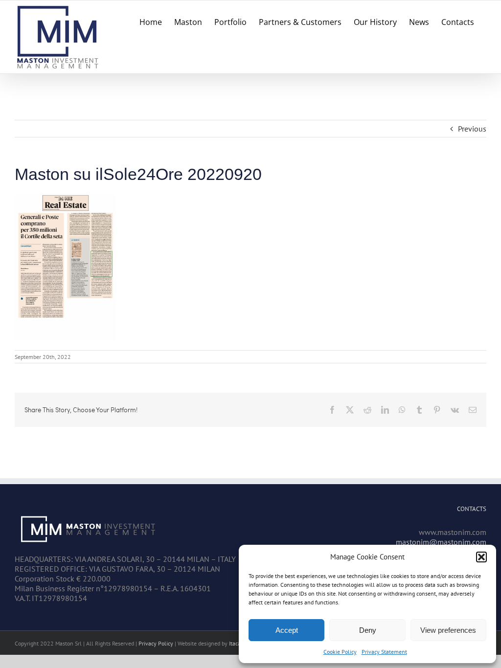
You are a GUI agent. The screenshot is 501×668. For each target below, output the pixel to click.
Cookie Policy (340, 651)
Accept (286, 630)
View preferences (448, 630)
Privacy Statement (384, 651)
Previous (472, 129)
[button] (481, 557)
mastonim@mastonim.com (441, 542)
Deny (367, 630)
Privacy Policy (155, 643)
